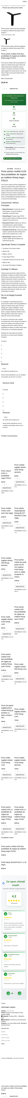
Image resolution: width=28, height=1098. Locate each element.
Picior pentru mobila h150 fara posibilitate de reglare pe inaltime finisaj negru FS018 (13, 848)
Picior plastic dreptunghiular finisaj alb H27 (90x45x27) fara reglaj (20, 513)
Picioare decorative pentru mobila (13, 7)
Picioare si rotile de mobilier (17, 5)
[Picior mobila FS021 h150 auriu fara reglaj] (7, 500)
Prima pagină (5, 5)
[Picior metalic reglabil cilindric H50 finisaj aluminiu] (7, 540)
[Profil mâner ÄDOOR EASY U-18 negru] (3, 858)
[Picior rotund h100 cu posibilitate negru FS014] (7, 444)
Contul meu (4, 1034)
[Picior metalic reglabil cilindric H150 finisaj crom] (20, 691)
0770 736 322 (10, 1011)
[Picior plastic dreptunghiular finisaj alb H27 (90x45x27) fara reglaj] (20, 500)
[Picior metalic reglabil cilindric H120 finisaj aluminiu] (20, 740)
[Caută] (16, 1)
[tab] (10, 168)
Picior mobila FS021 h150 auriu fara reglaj (7, 510)
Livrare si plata (5, 1037)
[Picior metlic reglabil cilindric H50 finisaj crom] (20, 646)
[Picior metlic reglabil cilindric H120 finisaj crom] (7, 740)
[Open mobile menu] (1, 1)
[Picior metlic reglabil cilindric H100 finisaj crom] (7, 599)
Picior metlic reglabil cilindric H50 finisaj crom (20, 666)
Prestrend (4, 337)
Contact (3, 1031)
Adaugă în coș (14, 88)
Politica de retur (5, 1040)
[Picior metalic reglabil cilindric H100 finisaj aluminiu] (20, 444)
